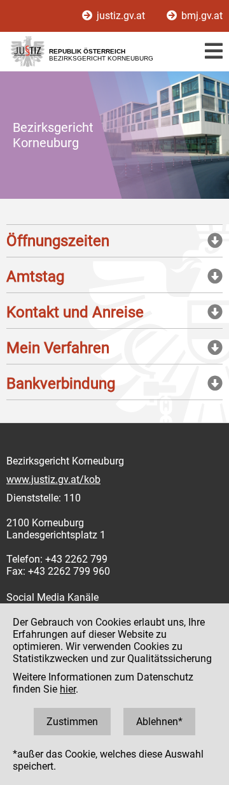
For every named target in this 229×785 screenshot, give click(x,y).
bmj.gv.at (201, 16)
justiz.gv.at (121, 16)
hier (68, 689)
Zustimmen (72, 722)
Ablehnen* (159, 722)
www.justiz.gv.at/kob (53, 479)
